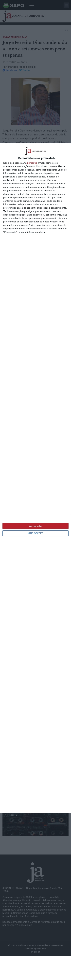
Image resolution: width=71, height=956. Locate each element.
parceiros (32, 163)
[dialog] (35, 477)
